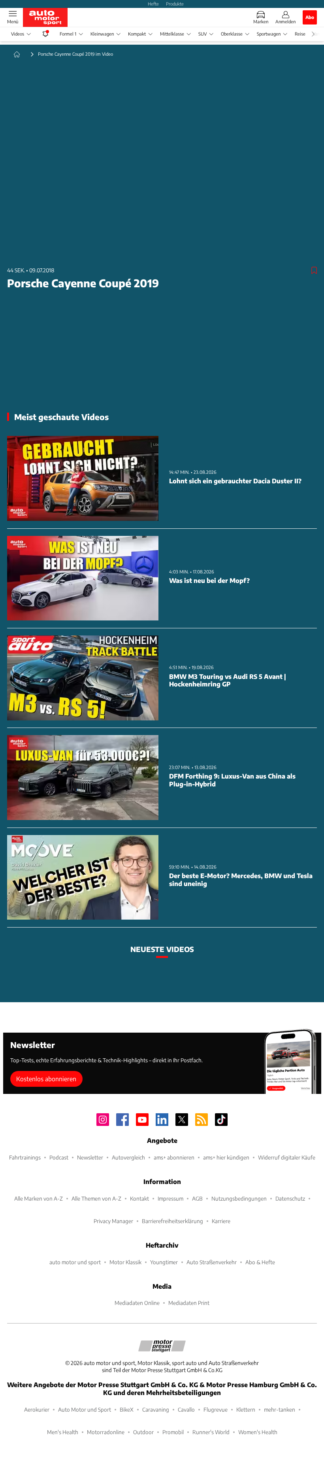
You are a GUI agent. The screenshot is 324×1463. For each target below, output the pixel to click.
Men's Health (62, 1432)
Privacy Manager (113, 1221)
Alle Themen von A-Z (96, 1198)
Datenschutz (290, 1198)
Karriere (221, 1221)
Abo (309, 17)
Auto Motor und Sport (84, 1409)
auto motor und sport (75, 1262)
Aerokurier (36, 1409)
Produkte (175, 3)
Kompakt (137, 34)
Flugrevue (215, 1409)
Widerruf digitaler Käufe (286, 1157)
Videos (17, 34)
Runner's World (211, 1432)
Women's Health (257, 1432)
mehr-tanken (279, 1409)
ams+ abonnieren (174, 1157)
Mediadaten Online (137, 1302)
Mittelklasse (172, 34)
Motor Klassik (125, 1262)
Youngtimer (164, 1262)
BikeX (127, 1409)
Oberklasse (232, 34)
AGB (197, 1198)
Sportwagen (269, 34)
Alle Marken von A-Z (38, 1198)
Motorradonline (105, 1432)
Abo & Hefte (260, 1262)
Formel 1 (68, 34)
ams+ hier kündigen (226, 1157)
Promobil (173, 1432)
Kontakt (139, 1198)
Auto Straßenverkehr (211, 1262)
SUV (202, 34)
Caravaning (155, 1409)
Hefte (153, 3)
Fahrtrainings (25, 1157)
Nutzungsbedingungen (239, 1198)
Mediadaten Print (188, 1302)
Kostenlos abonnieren (46, 1078)
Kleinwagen (102, 34)
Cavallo (186, 1409)
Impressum (170, 1198)
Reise (300, 34)
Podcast (58, 1157)
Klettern (245, 1409)
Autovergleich (128, 1157)
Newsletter (90, 1157)
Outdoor (143, 1432)
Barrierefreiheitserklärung (172, 1221)
